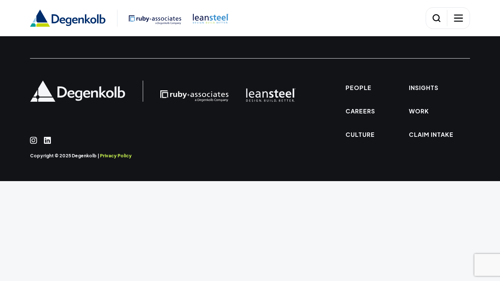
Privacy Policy (116, 155)
